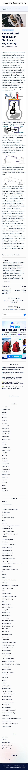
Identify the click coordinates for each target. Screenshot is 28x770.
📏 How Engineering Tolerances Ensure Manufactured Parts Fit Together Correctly (12, 382)
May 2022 (4, 455)
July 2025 (4, 412)
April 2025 (4, 420)
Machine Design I (6, 615)
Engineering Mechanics (7, 561)
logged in (12, 309)
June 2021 (4, 482)
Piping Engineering (6, 650)
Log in (4, 739)
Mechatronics (5, 631)
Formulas (4, 577)
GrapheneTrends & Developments (10, 585)
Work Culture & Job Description (10, 723)
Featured (4, 574)
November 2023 (6, 447)
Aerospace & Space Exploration (10, 509)
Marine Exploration (6, 623)
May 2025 (4, 417)
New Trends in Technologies (9, 642)
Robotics (4, 680)
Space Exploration (6, 688)
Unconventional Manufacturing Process (12, 718)
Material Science (6, 629)
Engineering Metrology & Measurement (12, 564)
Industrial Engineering (7, 607)
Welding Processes (6, 721)
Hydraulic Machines (6, 593)
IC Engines (4, 602)
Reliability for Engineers (8, 672)
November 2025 (6, 409)
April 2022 (4, 458)
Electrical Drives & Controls (9, 545)
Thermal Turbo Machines (8, 702)
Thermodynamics (6, 704)
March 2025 (5, 423)
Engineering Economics (7, 553)
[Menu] (25, 3)
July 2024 (4, 442)
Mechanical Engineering (12, 3)
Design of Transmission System (10, 534)
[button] (6, 281)
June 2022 (4, 453)
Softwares (4, 683)
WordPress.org (7, 748)
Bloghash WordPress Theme (18, 767)
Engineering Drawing (7, 550)
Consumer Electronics (7, 528)
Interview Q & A (6, 612)
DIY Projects (5, 542)
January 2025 (5, 428)
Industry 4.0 (5, 610)
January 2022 (5, 466)
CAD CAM (4, 523)
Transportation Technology (9, 713)
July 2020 (4, 488)
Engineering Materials (7, 555)
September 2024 (6, 439)
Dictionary (4, 536)
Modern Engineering (7, 634)
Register (5, 737)
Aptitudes (4, 515)
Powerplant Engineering (8, 658)
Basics (3, 520)
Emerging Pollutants (7, 547)
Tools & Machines (6, 707)
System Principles (6, 696)
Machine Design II (6, 618)
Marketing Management (8, 626)
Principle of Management (8, 661)
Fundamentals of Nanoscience (9, 580)
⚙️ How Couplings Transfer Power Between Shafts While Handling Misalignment (13, 368)
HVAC (3, 591)
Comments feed (7, 745)
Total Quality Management (8, 710)
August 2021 (5, 477)
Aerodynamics (5, 507)
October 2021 (5, 472)
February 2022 (5, 464)
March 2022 (5, 461)
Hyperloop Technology (7, 599)
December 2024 (6, 431)
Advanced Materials (7, 504)
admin (5, 260)
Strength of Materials (8, 30)
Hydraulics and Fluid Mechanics (9, 596)
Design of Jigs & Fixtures (8, 531)
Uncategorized (5, 715)
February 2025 (5, 426)
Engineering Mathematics (8, 558)
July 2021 (4, 480)
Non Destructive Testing (8, 645)
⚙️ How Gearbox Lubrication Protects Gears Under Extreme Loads (13, 373)
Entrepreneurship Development (10, 569)
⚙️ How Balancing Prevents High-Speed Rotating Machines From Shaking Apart (12, 378)
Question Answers (6, 669)
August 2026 (5, 407)
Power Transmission (7, 656)
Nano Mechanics (6, 637)
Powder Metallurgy (6, 653)
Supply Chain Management (8, 694)
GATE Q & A (5, 583)
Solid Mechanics (6, 686)
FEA (3, 572)
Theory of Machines (7, 699)
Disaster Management (7, 539)
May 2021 (4, 485)
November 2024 (6, 434)
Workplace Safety (6, 726)
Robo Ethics (5, 677)
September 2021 (6, 474)
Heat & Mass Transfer (7, 588)
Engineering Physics (7, 566)
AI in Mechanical (6, 512)
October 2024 (5, 436)
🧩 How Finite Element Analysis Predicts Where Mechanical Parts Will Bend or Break (13, 387)
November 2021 (6, 469)
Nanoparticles (5, 639)
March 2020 (5, 491)
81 (16, 46)
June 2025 (4, 415)
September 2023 (6, 450)
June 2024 (4, 445)
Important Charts (6, 604)
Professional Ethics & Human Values (11, 664)
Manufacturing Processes (8, 620)
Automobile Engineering (8, 517)
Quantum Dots (5, 667)
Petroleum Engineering (7, 648)
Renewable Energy (6, 675)
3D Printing (4, 501)
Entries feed (6, 742)
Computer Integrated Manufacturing (11, 526)
